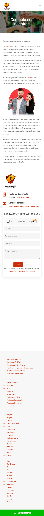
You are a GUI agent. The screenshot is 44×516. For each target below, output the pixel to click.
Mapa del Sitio (12, 406)
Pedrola (9, 444)
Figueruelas (11, 429)
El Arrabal (10, 479)
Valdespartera (12, 502)
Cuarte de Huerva (13, 423)
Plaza (29, 78)
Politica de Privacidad (14, 400)
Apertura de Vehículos (14, 362)
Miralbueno (10, 484)
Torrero (9, 499)
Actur (9, 461)
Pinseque (10, 447)
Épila (8, 426)
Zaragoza (6, 47)
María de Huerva (12, 438)
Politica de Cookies (13, 397)
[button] (40, 6)
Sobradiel (10, 450)
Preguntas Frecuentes (14, 403)
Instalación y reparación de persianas (20, 368)
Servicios (10, 385)
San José (10, 496)
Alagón (9, 418)
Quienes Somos (12, 383)
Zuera (9, 455)
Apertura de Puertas (14, 359)
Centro (9, 467)
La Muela (10, 435)
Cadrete (9, 421)
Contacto (10, 391)
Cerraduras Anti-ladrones (15, 374)
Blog (8, 388)
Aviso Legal (11, 394)
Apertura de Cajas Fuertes (16, 365)
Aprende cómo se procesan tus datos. (22, 272)
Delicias (9, 476)
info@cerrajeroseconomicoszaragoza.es (24, 206)
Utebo (9, 453)
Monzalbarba (11, 441)
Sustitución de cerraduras (16, 371)
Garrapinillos (11, 432)
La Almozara (11, 481)
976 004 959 (24, 197)
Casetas (10, 473)
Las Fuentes (11, 490)
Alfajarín (9, 415)
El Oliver (9, 487)
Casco (9, 470)
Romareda (10, 493)
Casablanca (11, 464)
